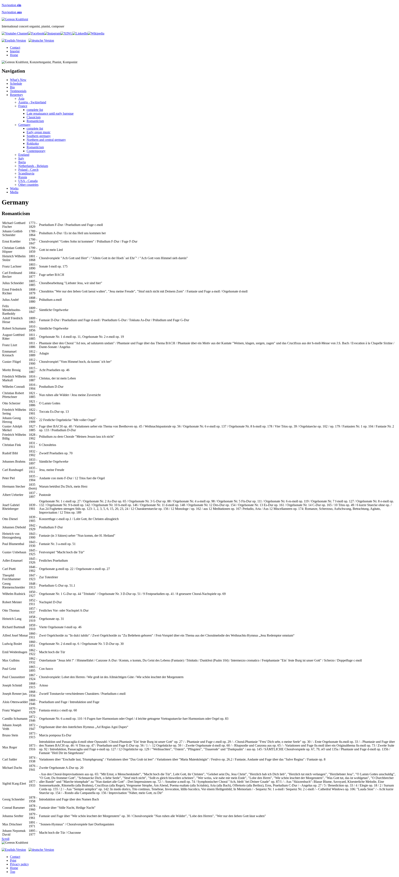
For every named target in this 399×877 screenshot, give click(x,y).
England (23, 154)
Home (14, 55)
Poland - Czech (28, 169)
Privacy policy (19, 864)
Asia (21, 98)
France (22, 106)
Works (14, 188)
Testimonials (18, 91)
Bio (12, 87)
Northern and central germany (46, 139)
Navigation (11, 5)
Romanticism (35, 121)
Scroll (5, 839)
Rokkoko (33, 143)
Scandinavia (26, 173)
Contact (15, 47)
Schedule (16, 83)
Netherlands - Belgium (33, 166)
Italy (21, 158)
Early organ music (38, 132)
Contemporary (36, 151)
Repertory (16, 95)
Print (13, 860)
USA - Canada (28, 181)
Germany (24, 124)
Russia (22, 177)
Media (14, 192)
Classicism (34, 117)
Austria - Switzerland (32, 102)
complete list (35, 109)
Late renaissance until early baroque (50, 113)
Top (12, 871)
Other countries (28, 184)
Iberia (22, 162)
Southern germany (39, 136)
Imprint (15, 51)
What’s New (18, 80)
